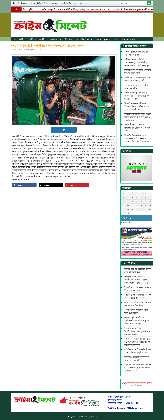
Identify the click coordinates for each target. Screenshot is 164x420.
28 (150, 209)
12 (141, 201)
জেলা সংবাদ (55, 39)
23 (128, 209)
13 (145, 201)
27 (145, 209)
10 (132, 201)
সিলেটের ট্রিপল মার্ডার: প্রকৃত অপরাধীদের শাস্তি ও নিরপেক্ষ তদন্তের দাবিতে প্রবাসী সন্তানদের (136, 138)
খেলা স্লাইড (79, 39)
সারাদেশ (90, 39)
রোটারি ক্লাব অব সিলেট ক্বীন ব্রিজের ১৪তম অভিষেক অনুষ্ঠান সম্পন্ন (137, 351)
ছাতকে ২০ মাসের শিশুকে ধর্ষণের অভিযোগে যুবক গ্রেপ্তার (136, 358)
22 (123, 209)
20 (145, 205)
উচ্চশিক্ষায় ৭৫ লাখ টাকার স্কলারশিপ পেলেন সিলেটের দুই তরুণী (138, 79)
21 (150, 205)
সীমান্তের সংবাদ (128, 39)
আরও (115, 39)
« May (124, 222)
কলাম (99, 39)
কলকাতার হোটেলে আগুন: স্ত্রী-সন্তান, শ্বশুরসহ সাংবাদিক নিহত (137, 304)
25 (136, 209)
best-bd (94, 416)
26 (141, 209)
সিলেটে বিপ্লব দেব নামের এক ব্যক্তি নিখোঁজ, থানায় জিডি (137, 71)
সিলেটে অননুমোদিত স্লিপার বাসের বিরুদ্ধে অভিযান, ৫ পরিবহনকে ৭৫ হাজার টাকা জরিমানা (137, 106)
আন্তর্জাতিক (31, 39)
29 (123, 213)
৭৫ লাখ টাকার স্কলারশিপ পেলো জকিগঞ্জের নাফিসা (136, 87)
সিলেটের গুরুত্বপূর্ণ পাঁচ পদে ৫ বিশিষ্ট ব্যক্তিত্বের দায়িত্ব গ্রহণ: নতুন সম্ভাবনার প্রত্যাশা (66, 9)
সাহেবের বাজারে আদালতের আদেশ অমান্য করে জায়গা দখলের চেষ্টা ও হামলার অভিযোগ (137, 117)
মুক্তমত (107, 39)
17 (132, 205)
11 (136, 201)
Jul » (130, 222)
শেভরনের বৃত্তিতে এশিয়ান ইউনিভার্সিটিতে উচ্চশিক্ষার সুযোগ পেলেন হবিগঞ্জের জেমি (136, 320)
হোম (14, 39)
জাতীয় (21, 39)
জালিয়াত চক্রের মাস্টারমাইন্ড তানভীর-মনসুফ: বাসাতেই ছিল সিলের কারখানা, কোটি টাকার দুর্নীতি (137, 62)
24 (132, 209)
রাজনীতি (42, 39)
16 (128, 205)
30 (128, 213)
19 (141, 205)
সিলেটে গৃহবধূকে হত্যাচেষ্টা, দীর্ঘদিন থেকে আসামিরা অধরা (137, 53)
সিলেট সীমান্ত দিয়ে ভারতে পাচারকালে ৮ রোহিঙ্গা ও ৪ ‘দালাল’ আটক (137, 127)
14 (150, 201)
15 (123, 205)
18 (136, 205)
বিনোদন (68, 39)
